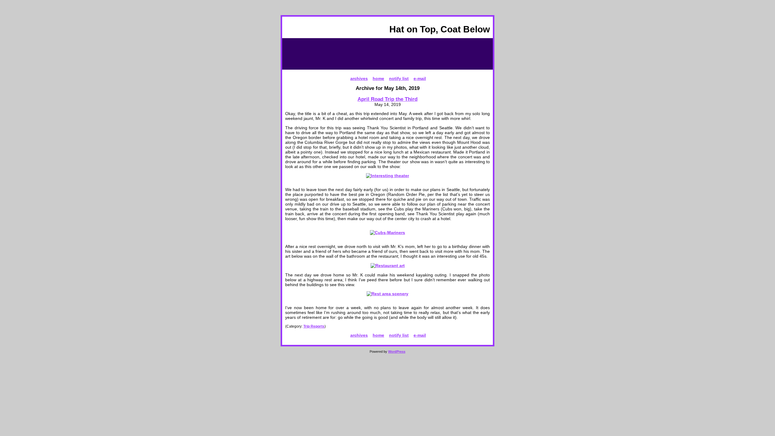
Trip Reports (314, 326)
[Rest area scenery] (387, 293)
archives (359, 78)
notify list (399, 78)
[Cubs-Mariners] (387, 232)
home (378, 78)
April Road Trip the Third (387, 99)
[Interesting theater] (387, 175)
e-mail (420, 78)
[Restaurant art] (388, 265)
